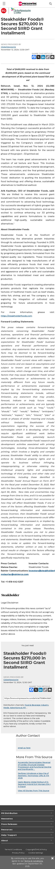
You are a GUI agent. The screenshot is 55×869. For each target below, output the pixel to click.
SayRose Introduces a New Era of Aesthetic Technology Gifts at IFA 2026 (33, 775)
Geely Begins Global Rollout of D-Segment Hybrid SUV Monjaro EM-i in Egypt (34, 784)
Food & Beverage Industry (37, 705)
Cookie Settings (35, 853)
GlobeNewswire (8, 47)
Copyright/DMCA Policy (36, 849)
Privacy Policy (18, 853)
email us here (24, 748)
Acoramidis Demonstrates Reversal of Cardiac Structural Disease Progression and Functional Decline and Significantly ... (34, 765)
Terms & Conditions (13, 849)
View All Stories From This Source (33, 790)
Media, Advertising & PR (14, 708)
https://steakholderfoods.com (16, 316)
